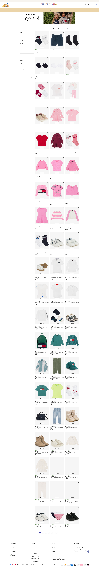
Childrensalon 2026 (29, 564)
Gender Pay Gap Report (56, 552)
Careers (53, 550)
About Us (53, 547)
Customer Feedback (13, 551)
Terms (43, 564)
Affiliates (53, 551)
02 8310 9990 (36, 553)
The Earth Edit (77, 557)
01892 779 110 (34, 552)
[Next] (59, 532)
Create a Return (12, 547)
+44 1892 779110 (37, 556)
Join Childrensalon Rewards (80, 555)
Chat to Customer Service (35, 546)
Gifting (11, 554)
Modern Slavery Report (55, 554)
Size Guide (11, 550)
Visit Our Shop (54, 546)
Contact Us (11, 546)
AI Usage (55, 564)
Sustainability (54, 548)
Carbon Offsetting (13, 555)
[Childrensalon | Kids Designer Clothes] (6, 5)
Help (10, 552)
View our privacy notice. (77, 553)
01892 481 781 (38, 558)
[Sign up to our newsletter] (88, 551)
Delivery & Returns (12, 548)
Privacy (49, 564)
